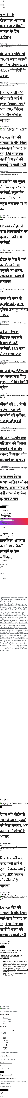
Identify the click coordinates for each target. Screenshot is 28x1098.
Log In (2, 1093)
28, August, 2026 (4, 894)
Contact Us (6, 1023)
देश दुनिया (5, 1048)
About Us (5, 511)
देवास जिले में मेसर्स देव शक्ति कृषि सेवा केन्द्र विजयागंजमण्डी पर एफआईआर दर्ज (11, 952)
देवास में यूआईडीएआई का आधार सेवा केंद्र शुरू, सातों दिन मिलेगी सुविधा (14, 379)
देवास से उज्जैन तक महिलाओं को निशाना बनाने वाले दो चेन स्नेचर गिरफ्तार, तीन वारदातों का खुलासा (13, 448)
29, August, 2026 (4, 845)
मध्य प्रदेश (5, 1040)
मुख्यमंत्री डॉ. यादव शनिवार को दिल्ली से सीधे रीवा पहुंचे (15, 965)
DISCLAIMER (7, 1020)
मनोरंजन (5, 561)
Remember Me (6, 1069)
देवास (4, 527)
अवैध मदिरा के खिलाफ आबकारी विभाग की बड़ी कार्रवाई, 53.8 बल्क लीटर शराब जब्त (12, 342)
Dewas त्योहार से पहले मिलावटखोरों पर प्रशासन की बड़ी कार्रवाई (14, 234)
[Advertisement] (14, 581)
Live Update (5, 563)
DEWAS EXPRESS (6, 843)
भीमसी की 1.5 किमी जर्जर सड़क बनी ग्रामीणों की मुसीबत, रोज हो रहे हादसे (13, 412)
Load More (3, 507)
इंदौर (7, 1042)
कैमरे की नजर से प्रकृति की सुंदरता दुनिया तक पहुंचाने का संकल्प (14, 306)
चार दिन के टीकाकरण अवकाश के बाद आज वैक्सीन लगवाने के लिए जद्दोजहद (12, 25)
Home (4, 1037)
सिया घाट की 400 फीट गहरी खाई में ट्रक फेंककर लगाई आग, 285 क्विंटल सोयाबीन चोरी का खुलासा (12, 106)
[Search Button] (13, 520)
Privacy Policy (7, 1021)
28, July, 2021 (3, 565)
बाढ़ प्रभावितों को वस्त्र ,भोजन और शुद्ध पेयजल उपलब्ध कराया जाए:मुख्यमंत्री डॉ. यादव (15, 962)
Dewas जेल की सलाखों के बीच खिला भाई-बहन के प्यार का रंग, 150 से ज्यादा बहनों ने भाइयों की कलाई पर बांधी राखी (13, 150)
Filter (2, 4)
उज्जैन (7, 1044)
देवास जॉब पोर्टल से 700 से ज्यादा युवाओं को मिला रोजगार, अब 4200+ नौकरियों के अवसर (14, 64)
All (4, 8)
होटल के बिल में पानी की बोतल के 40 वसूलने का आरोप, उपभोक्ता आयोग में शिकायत (13, 270)
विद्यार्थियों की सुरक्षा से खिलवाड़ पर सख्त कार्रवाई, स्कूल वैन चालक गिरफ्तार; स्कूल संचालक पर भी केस (13, 195)
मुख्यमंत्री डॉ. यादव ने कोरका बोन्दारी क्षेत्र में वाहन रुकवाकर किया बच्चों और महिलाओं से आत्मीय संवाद (14, 967)
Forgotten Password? (6, 1075)
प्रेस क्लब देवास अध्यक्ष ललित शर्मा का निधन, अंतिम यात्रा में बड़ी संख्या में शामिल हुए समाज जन (14, 487)
